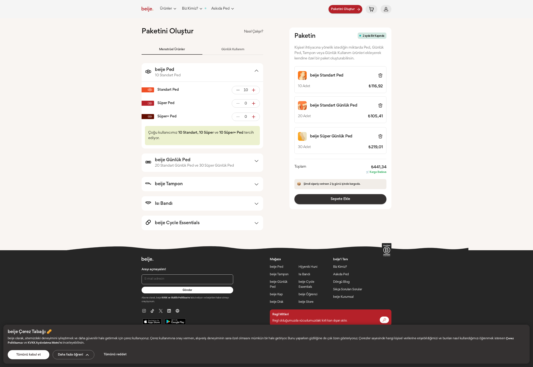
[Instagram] (144, 310)
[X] (160, 310)
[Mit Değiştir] (384, 320)
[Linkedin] (169, 310)
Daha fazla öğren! (70, 354)
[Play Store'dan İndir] (175, 321)
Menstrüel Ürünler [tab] (172, 49)
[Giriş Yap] (386, 9)
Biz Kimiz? (190, 8)
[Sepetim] (371, 9)
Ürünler (166, 8)
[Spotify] (177, 310)
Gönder (187, 290)
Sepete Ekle (340, 199)
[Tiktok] (152, 310)
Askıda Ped (220, 8)
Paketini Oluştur (343, 9)
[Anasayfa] (147, 9)
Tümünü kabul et (28, 354)
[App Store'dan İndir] (152, 321)
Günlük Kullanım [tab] (232, 49)
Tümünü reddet (115, 354)
